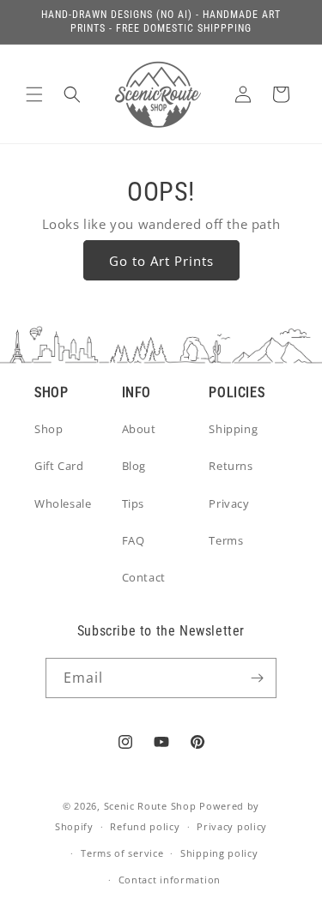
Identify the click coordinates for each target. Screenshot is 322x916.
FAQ (133, 540)
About (139, 429)
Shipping (233, 429)
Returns (230, 465)
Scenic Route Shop (150, 805)
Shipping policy (219, 853)
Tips (133, 503)
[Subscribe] (257, 678)
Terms (226, 540)
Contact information (169, 879)
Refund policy (144, 826)
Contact (144, 577)
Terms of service (122, 853)
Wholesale (62, 503)
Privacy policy (232, 826)
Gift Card (58, 465)
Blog (134, 465)
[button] (34, 94)
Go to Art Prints (161, 260)
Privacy (229, 503)
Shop (48, 429)
